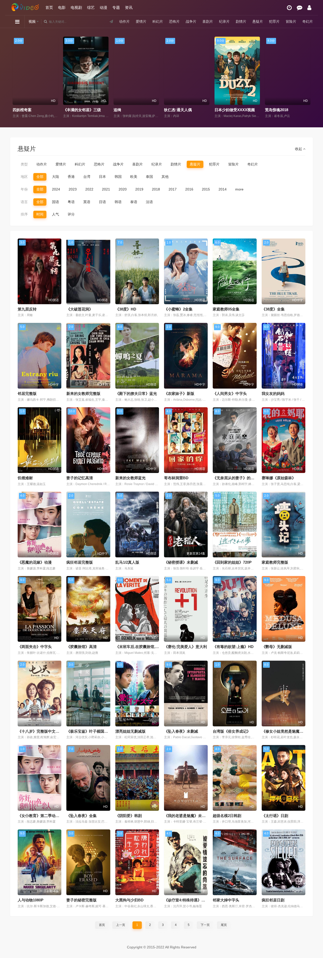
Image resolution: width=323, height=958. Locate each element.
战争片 (191, 21)
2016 (189, 189)
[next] (307, 77)
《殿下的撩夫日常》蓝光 (136, 393)
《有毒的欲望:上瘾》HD (233, 646)
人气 (55, 214)
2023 (73, 189)
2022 (89, 189)
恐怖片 (174, 21)
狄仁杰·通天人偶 (127, 110)
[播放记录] (289, 8)
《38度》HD (125, 309)
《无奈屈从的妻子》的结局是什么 (241, 478)
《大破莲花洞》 (79, 309)
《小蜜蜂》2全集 (178, 309)
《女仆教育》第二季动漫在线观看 (46, 815)
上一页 (120, 925)
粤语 (71, 202)
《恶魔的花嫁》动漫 (35, 562)
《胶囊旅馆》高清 (81, 646)
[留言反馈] (299, 8)
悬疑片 (257, 21)
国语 (55, 202)
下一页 (205, 925)
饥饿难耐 (25, 478)
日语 (102, 202)
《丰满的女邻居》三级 (31, 110)
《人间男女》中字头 (230, 393)
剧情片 (241, 21)
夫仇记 (270, 110)
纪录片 (224, 21)
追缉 (67, 110)
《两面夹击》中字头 (35, 646)
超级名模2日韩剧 (227, 815)
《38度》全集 (273, 309)
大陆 (55, 177)
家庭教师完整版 (275, 562)
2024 (56, 189)
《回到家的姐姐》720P (232, 562)
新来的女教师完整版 (83, 393)
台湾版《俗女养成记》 (232, 731)
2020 (123, 189)
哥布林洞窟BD (176, 478)
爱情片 (141, 21)
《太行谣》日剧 (275, 815)
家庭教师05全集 (226, 309)
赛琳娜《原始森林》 (279, 478)
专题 (116, 7)
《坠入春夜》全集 (81, 815)
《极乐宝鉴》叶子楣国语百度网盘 (94, 731)
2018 (156, 189)
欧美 (133, 177)
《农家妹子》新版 (179, 393)
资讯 (128, 7)
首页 (49, 7)
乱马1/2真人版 (127, 562)
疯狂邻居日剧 (273, 900)
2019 (139, 189)
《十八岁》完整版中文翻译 (40, 731)
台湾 (86, 177)
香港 (71, 177)
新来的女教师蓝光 (130, 478)
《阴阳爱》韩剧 (128, 815)
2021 (106, 189)
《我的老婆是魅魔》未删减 (186, 815)
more (239, 189)
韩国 (118, 177)
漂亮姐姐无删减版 (130, 731)
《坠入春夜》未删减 (181, 731)
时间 (39, 214)
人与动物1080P (30, 900)
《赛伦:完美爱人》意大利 (185, 646)
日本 (102, 177)
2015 (206, 189)
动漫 (103, 7)
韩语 (118, 202)
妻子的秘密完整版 (81, 900)
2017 (173, 189)
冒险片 (291, 21)
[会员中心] (309, 8)
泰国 (149, 177)
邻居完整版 (27, 393)
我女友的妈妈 (273, 393)
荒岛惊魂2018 (226, 110)
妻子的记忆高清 (79, 478)
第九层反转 (27, 309)
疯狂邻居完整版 (79, 562)
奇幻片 (307, 21)
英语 (86, 202)
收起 (299, 149)
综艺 (91, 7)
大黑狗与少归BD (129, 900)
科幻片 (157, 21)
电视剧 (76, 7)
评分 (71, 214)
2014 (223, 189)
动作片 (124, 21)
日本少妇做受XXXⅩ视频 (184, 110)
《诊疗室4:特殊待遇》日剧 (186, 900)
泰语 (133, 202)
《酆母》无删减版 (277, 646)
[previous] (16, 77)
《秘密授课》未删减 (181, 562)
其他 (165, 177)
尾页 (224, 925)
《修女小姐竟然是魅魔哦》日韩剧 (290, 731)
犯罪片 (274, 21)
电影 (62, 7)
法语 (149, 202)
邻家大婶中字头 (226, 900)
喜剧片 (207, 21)
